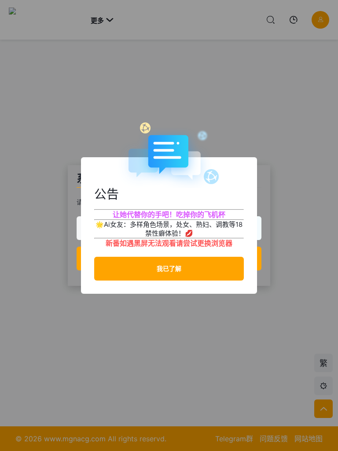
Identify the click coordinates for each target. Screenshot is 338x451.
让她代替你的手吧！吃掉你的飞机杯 (169, 214)
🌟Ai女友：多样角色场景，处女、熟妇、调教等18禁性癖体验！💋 (169, 228)
